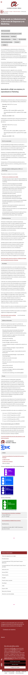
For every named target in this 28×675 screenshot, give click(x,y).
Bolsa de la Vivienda (6, 591)
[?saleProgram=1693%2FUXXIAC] (14, 606)
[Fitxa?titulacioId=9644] (7, 481)
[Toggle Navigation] (1, 2)
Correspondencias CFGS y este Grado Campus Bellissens (12, 562)
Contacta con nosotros (9, 629)
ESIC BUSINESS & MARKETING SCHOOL (11, 520)
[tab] (5, 31)
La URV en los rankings (7, 461)
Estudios (7, 11)
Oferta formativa (16, 11)
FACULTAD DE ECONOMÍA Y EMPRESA (11, 513)
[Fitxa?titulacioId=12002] (9, 505)
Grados (11, 11)
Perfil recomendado (5, 30)
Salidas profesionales (6, 39)
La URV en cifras (6, 459)
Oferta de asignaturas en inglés (9, 556)
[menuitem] (14, 556)
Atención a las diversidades (8, 594)
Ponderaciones (5, 558)
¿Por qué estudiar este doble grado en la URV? (11, 33)
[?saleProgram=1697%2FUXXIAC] (14, 540)
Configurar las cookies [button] (14, 667)
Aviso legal (18, 671)
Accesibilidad (11, 673)
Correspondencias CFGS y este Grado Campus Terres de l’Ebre (14, 566)
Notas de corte (5, 569)
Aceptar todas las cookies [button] (15, 661)
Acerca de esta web (20, 673)
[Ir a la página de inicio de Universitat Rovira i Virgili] (14, 5)
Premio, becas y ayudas (7, 580)
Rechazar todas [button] (15, 664)
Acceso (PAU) (5, 572)
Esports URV (5, 588)
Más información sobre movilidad (8, 315)
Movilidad (4, 583)
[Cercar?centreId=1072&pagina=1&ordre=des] (9, 472)
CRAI (3, 585)
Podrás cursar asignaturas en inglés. (10, 176)
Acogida (4, 577)
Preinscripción (5, 575)
